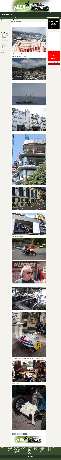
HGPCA (2, 36)
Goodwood (2, 39)
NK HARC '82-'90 (3, 24)
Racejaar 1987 (49, 447)
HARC (2, 20)
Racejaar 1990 (49, 450)
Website (19, 21)
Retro (50, 12)
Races (16, 21)
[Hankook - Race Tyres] (54, 24)
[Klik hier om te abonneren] (54, 56)
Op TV (2, 55)
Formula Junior (3, 37)
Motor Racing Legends (4, 35)
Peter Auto (2, 34)
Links (10, 17)
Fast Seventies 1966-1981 (5, 23)
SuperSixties (3, 22)
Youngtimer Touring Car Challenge (6, 27)
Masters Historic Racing (4, 33)
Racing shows (3, 46)
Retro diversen (3, 43)
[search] (58, 17)
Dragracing (54, 13)
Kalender (8, 17)
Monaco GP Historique (4, 40)
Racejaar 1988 (3, 51)
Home (2, 17)
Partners (13, 17)
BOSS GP (2, 47)
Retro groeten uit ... (4, 45)
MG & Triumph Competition (5, 26)
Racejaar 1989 (3, 52)
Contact (16, 17)
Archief (13, 21)
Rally (57, 13)
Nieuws (5, 17)
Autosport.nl (47, 13)
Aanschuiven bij (3, 44)
